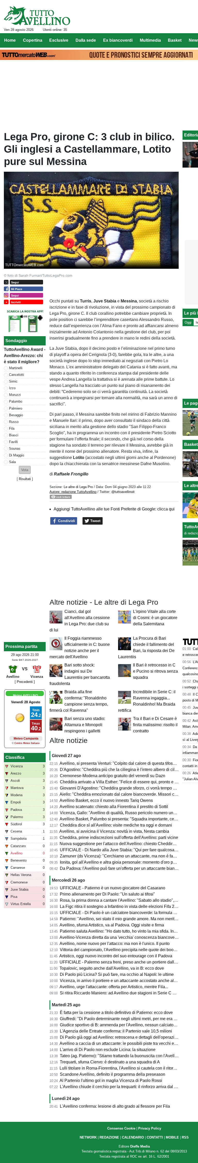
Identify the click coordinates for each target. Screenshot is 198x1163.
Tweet (95, 521)
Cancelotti (16, 375)
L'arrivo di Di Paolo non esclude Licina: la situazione (107, 1049)
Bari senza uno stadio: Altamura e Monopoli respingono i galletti (84, 724)
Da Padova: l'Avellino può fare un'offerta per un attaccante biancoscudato (126, 868)
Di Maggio (16, 455)
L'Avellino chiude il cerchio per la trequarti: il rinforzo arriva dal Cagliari (124, 1086)
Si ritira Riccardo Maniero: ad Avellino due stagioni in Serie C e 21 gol (123, 993)
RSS (185, 1137)
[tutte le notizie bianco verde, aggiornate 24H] (37, 15)
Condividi (66, 521)
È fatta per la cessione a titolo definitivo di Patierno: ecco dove (116, 1012)
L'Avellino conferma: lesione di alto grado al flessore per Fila (115, 1106)
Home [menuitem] (10, 40)
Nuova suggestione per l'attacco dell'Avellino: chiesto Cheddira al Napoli (126, 843)
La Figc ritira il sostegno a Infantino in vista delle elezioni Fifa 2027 (120, 906)
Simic (13, 381)
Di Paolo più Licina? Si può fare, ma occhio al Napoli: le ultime (117, 974)
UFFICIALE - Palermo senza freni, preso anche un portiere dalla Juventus (127, 962)
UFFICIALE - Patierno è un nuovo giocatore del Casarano (112, 888)
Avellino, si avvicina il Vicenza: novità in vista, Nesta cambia (114, 831)
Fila (11, 428)
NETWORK (88, 1137)
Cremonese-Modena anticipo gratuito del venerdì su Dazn (112, 776)
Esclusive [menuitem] (58, 40)
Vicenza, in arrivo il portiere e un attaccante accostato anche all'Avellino (125, 980)
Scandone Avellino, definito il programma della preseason (112, 1074)
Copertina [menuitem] (32, 40)
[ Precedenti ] (25, 682)
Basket (191, 444)
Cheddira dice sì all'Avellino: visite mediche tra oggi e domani (116, 825)
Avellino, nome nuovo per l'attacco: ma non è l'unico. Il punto (115, 943)
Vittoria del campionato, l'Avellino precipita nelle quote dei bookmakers (124, 950)
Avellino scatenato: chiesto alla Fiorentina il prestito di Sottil (114, 806)
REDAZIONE (109, 1137)
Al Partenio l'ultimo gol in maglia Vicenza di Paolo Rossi (111, 1080)
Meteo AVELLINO (25, 695)
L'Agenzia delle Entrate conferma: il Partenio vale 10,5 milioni (116, 1031)
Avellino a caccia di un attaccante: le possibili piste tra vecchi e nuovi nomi (127, 1043)
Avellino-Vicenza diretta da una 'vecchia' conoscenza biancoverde (120, 937)
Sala (12, 462)
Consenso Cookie (121, 1128)
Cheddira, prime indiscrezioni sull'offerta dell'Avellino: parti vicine (119, 837)
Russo (14, 422)
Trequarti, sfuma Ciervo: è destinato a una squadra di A (110, 1062)
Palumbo (15, 401)
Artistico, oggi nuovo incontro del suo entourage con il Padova (115, 956)
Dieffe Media (140, 1146)
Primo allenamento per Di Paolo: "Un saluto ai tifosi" (107, 894)
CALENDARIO (133, 1137)
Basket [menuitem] (175, 40)
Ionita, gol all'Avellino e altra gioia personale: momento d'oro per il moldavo (128, 862)
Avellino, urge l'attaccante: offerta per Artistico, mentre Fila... (114, 987)
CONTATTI (155, 1137)
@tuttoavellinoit (123, 492)
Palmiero (15, 408)
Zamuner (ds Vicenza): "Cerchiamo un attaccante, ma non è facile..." (122, 856)
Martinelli (15, 368)
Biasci (13, 435)
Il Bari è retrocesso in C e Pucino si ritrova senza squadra (155, 671)
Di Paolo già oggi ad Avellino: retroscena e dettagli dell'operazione (120, 1037)
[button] (25, 470)
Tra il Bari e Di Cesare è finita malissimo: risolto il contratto (155, 724)
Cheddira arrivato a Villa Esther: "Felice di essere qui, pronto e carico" (123, 782)
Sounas (14, 448)
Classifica (14, 757)
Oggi (188, 322)
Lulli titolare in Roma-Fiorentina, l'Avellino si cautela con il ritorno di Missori (128, 1068)
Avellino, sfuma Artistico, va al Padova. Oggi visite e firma (112, 925)
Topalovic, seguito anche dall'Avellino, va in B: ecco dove (112, 968)
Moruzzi (15, 395)
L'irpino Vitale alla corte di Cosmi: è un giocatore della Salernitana (155, 617)
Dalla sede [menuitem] (86, 40)
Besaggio (16, 415)
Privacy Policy (149, 1128)
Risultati (25, 479)
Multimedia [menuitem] (150, 40)
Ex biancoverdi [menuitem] (118, 40)
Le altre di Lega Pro (78, 487)
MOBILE (172, 1137)
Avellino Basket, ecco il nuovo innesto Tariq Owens (106, 800)
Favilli (13, 442)
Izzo (12, 388)
